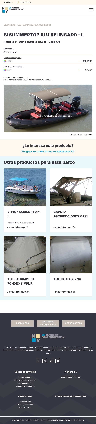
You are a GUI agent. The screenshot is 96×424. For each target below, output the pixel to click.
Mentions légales (32, 420)
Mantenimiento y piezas (25, 386)
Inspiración (70, 372)
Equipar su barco (25, 377)
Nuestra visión (25, 402)
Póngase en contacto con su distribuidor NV (48, 151)
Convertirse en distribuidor (70, 396)
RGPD (43, 420)
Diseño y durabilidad (25, 405)
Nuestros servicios (25, 372)
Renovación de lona (25, 383)
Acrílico (9, 61)
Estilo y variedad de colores (25, 380)
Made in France (25, 408)
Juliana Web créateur (76, 420)
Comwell (62, 420)
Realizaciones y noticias (70, 377)
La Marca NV (25, 396)
